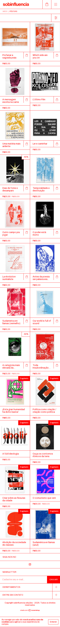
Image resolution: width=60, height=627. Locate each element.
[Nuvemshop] (30, 611)
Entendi (53, 622)
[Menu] (55, 4)
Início (5, 11)
